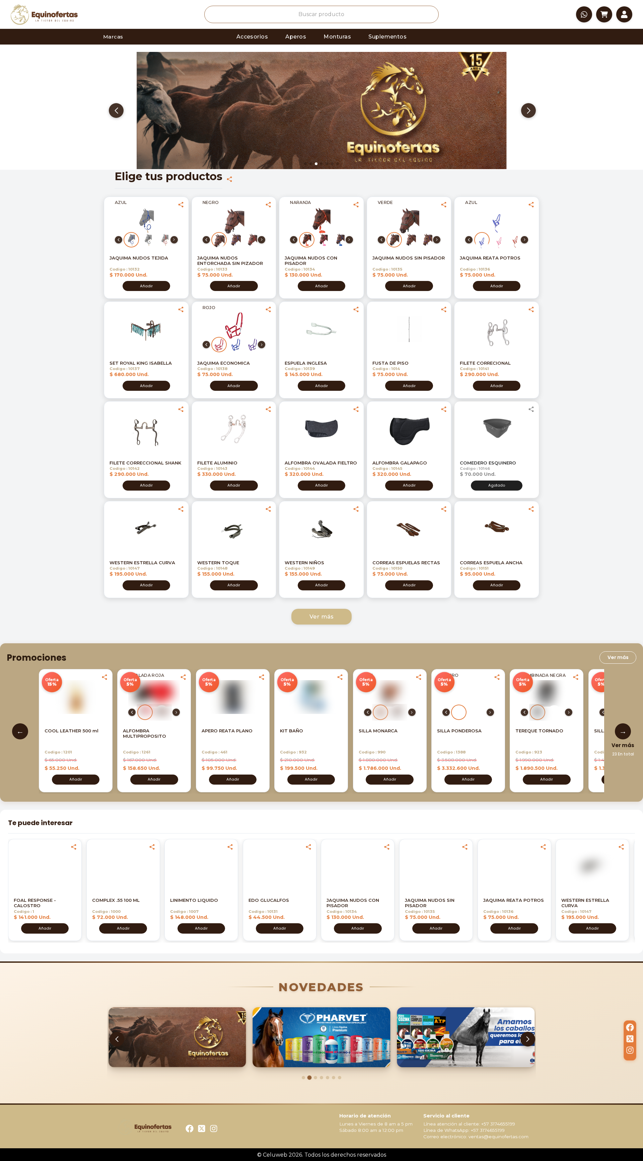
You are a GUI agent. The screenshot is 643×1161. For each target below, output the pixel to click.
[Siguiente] (174, 239)
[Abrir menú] (624, 14)
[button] (44, 14)
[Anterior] (118, 239)
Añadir (146, 286)
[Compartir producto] (181, 204)
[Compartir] (229, 179)
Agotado (496, 485)
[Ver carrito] (604, 14)
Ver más (321, 616)
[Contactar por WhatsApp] (584, 14)
